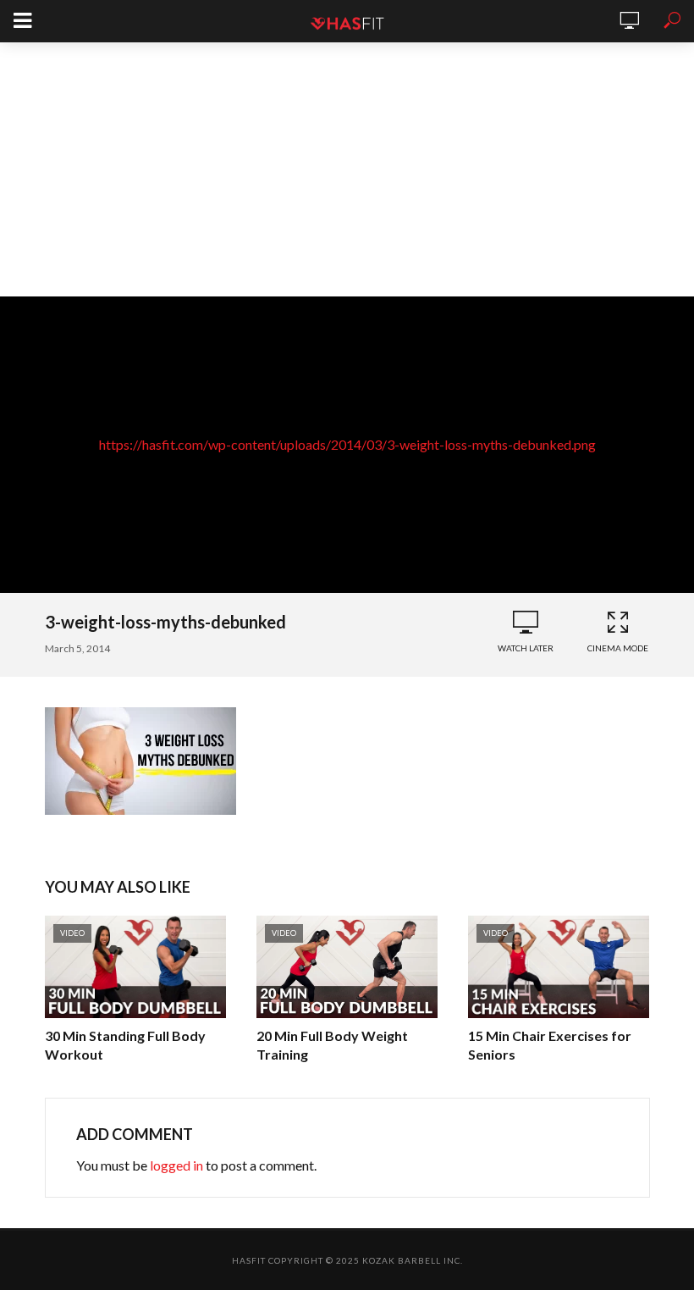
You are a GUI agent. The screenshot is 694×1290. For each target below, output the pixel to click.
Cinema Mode (617, 648)
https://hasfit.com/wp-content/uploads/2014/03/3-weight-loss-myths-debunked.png (347, 444)
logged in (176, 1165)
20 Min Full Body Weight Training (332, 1044)
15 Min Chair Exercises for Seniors (549, 1044)
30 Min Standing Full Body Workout (125, 1044)
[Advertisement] (347, 169)
